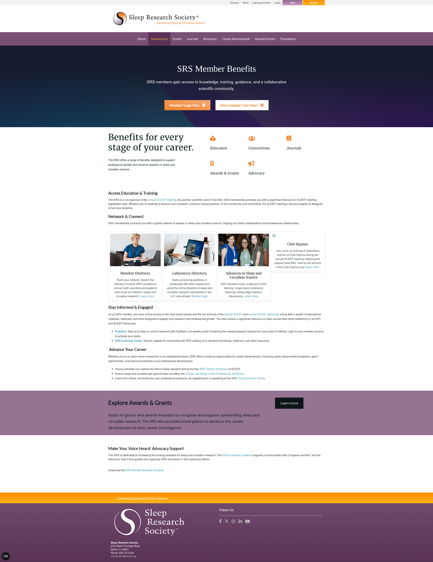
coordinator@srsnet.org (123, 556)
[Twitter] (227, 521)
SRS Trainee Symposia (213, 369)
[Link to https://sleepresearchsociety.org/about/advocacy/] (266, 163)
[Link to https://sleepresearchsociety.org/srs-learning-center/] (228, 138)
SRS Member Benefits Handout (144, 470)
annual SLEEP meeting (162, 200)
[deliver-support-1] (189, 250)
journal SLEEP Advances (263, 314)
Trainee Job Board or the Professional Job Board (214, 374)
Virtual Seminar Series (251, 378)
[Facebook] (220, 521)
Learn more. (147, 296)
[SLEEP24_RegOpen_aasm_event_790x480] (274, 235)
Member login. (200, 296)
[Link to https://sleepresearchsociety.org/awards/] (228, 163)
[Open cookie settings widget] (6, 556)
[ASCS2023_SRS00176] (243, 250)
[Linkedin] (240, 521)
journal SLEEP (233, 314)
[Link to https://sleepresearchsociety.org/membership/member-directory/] (266, 138)
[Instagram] (233, 521)
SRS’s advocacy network (237, 455)
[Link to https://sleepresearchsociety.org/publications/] (305, 138)
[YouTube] (247, 521)
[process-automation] (135, 250)
